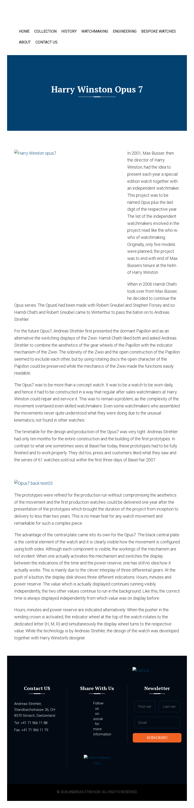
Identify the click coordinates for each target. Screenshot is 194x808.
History (69, 31)
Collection (45, 31)
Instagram (87, 745)
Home (24, 31)
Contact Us (46, 42)
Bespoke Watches (158, 31)
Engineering (125, 31)
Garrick (38, 15)
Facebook (97, 745)
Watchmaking (94, 31)
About (25, 42)
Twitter (106, 745)
